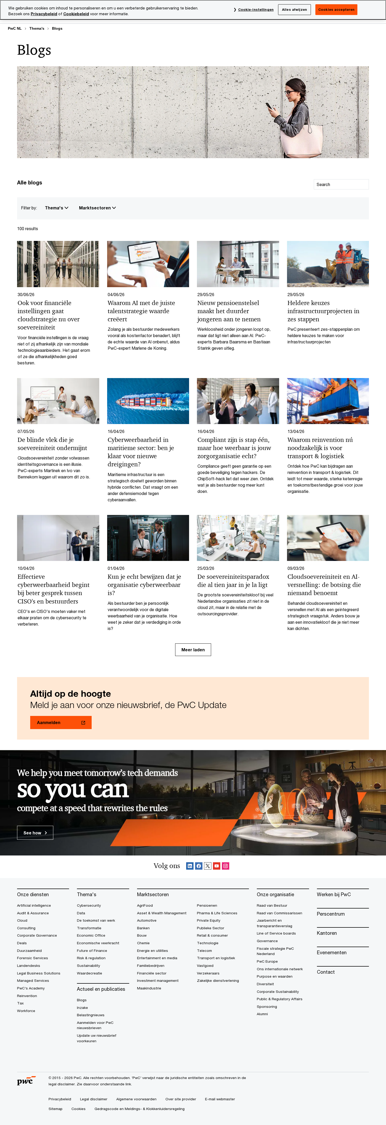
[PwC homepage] (26, 1083)
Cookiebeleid (76, 14)
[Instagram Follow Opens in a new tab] (225, 866)
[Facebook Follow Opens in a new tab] (198, 866)
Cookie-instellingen (256, 9)
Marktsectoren (95, 207)
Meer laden (193, 649)
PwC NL (15, 28)
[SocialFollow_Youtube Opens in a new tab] (216, 866)
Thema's (36, 28)
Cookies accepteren (336, 9)
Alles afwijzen (294, 9)
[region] (193, 10)
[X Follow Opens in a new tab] (207, 866)
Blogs (57, 28)
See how (32, 832)
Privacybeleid (44, 14)
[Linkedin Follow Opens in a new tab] (190, 866)
